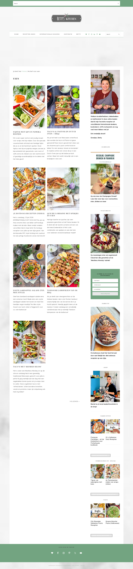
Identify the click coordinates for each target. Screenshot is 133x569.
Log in (82, 565)
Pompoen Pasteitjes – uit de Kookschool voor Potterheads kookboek (97, 441)
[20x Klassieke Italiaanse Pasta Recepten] (98, 510)
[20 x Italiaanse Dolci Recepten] (113, 426)
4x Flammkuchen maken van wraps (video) (112, 482)
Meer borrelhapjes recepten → (104, 494)
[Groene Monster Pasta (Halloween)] (113, 510)
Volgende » (74, 401)
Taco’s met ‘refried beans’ (27, 367)
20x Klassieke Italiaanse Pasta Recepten (97, 523)
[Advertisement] (66, 51)
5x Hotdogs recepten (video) (28, 213)
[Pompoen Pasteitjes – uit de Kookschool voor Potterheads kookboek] (98, 426)
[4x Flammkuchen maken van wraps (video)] (113, 478)
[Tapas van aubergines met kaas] (98, 478)
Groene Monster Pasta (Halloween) (112, 522)
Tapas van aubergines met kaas (96, 482)
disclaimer (75, 565)
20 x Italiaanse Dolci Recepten (111, 438)
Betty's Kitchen (66, 18)
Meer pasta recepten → (101, 535)
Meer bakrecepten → (100, 455)
